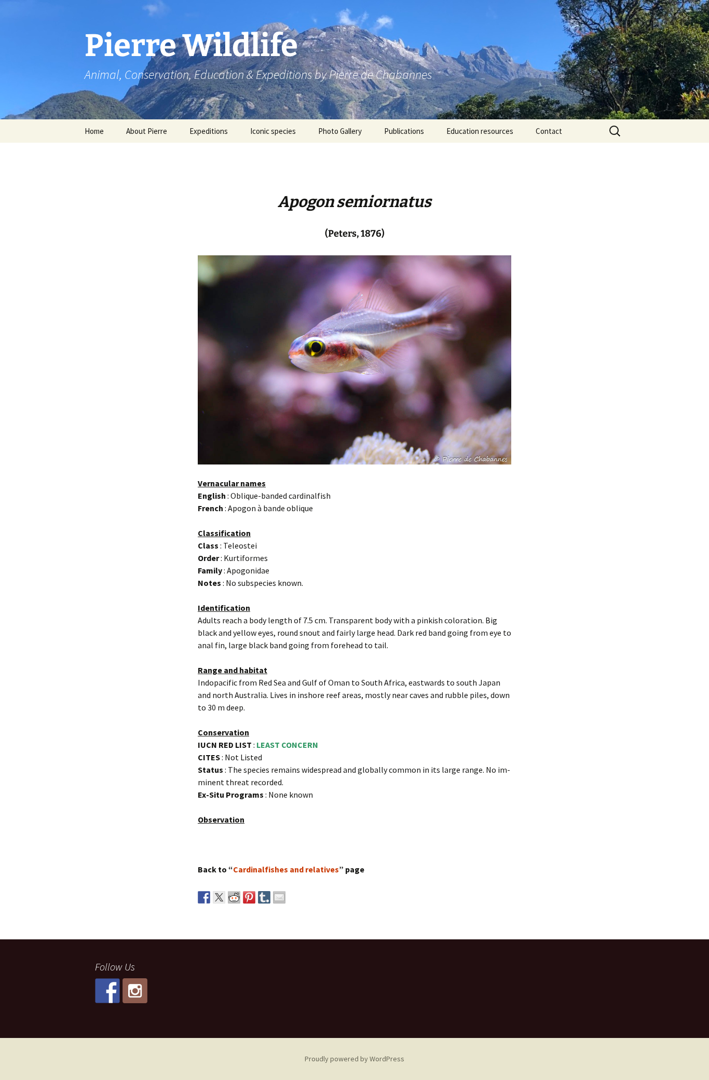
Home (94, 131)
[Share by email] (279, 897)
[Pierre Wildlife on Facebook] (107, 990)
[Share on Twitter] (219, 897)
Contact (549, 131)
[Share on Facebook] (204, 897)
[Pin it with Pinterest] (249, 897)
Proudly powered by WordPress (354, 1058)
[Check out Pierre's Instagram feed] (134, 990)
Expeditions (208, 131)
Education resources (479, 131)
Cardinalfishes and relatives (286, 869)
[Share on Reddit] (234, 897)
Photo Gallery (340, 131)
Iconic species (273, 131)
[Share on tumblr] (264, 897)
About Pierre (146, 131)
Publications (404, 131)
